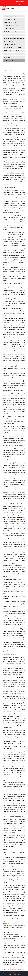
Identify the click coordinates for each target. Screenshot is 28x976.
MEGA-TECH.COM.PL (15, 972)
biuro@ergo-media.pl (18, 4)
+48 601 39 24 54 (19, 1)
